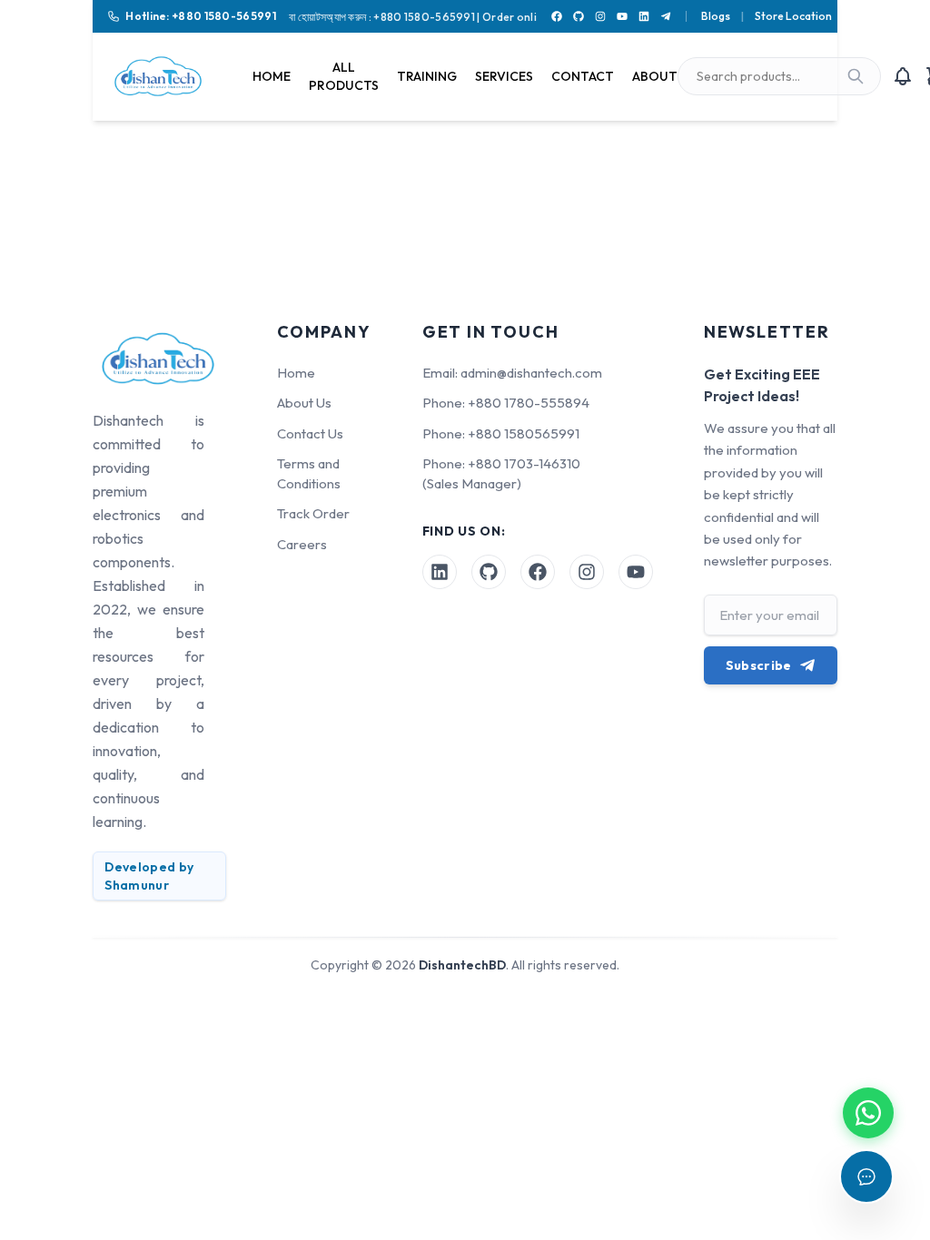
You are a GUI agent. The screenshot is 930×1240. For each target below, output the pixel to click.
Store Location (793, 16)
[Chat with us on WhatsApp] (868, 1112)
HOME (271, 76)
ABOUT (655, 76)
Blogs (715, 16)
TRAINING (427, 76)
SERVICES (504, 76)
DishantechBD (462, 965)
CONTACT (582, 76)
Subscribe (759, 665)
